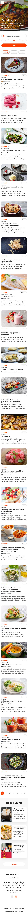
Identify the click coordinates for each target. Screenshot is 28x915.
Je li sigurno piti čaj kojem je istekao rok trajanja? (19, 810)
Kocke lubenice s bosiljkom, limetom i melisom (12, 472)
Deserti (3, 77)
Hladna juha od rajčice (10, 739)
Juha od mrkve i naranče (11, 664)
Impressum (15, 908)
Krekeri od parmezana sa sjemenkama (11, 261)
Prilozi (3, 434)
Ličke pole (5, 436)
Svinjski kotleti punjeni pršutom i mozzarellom (11, 401)
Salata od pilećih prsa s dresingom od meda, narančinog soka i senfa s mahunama (11, 590)
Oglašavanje (7, 908)
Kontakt (21, 908)
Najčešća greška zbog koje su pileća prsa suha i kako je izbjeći (19, 828)
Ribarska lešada (8, 296)
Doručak (4, 331)
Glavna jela (5, 148)
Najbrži (22, 52)
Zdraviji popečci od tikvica (12, 369)
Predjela (4, 367)
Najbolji (6, 52)
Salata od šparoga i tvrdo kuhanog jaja (11, 702)
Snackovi (4, 258)
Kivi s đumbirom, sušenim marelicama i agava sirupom (13, 777)
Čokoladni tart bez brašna (12, 79)
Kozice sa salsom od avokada (13, 628)
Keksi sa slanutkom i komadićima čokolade (10, 224)
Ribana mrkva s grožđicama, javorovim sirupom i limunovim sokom (13, 549)
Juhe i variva (5, 662)
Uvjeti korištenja (9, 911)
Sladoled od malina (9, 116)
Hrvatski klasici (6, 294)
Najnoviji (14, 52)
